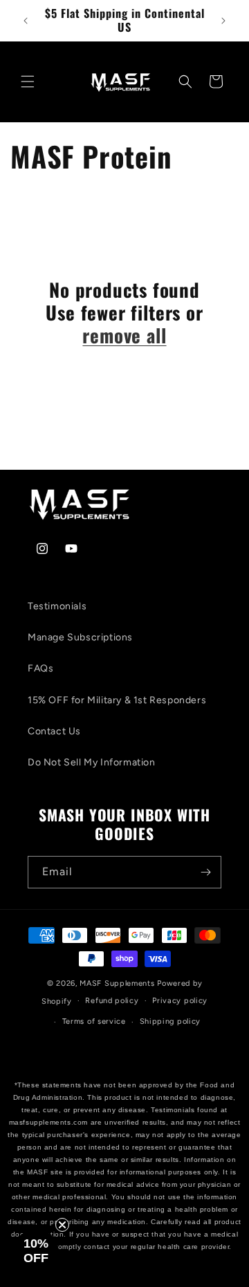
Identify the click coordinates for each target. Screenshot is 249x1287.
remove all (124, 335)
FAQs (40, 668)
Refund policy (111, 1000)
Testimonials (57, 606)
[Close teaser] (62, 1225)
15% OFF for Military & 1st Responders (117, 700)
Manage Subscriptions (80, 637)
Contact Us (54, 731)
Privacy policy (180, 1000)
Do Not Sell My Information (92, 762)
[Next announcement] (223, 21)
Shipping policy (170, 1021)
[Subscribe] (205, 872)
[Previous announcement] (25, 21)
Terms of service (94, 1021)
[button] (27, 81)
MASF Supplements (118, 983)
